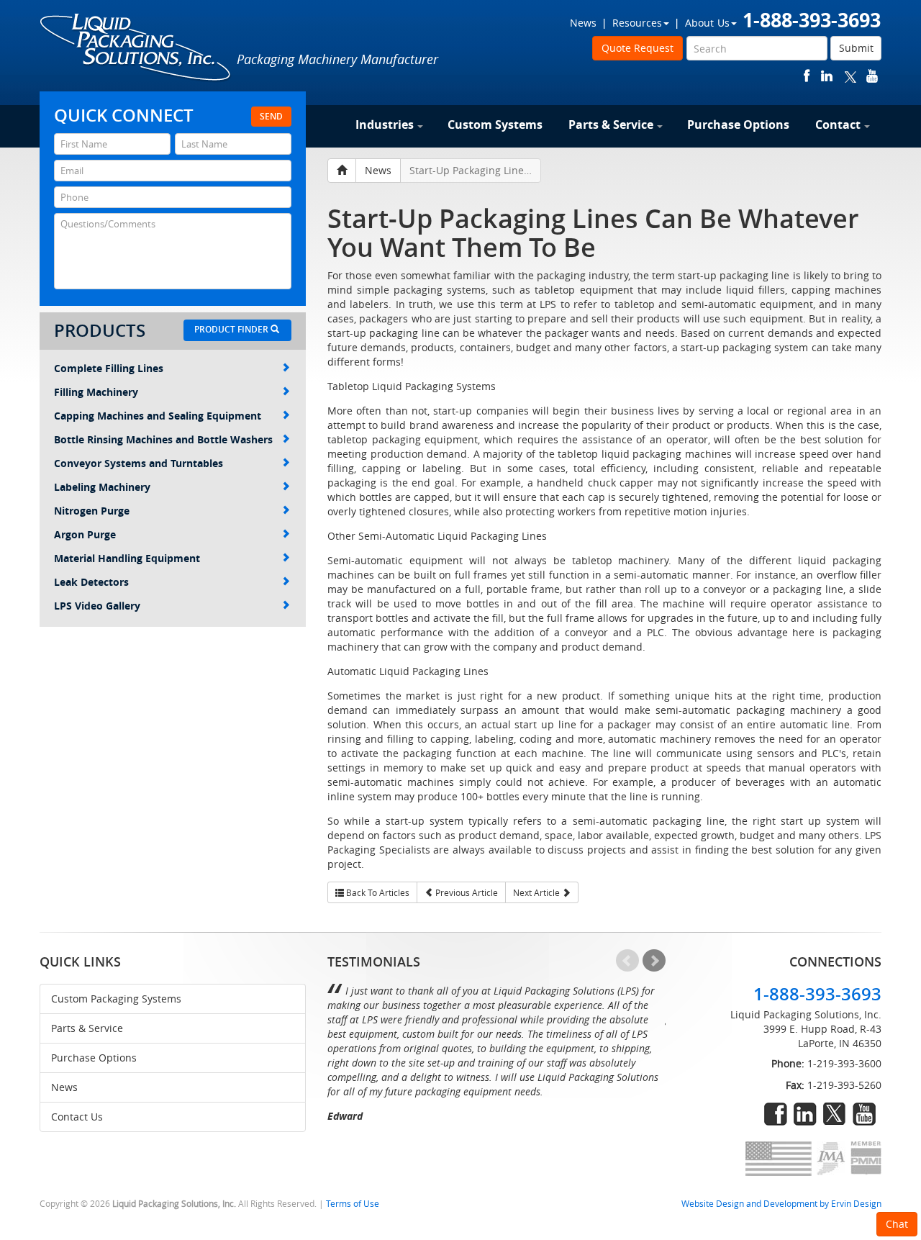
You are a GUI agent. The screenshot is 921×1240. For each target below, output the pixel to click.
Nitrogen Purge (92, 510)
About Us (707, 23)
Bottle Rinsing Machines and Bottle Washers (163, 439)
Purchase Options (738, 124)
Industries (384, 124)
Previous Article (465, 892)
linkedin (826, 76)
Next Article (537, 892)
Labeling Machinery (102, 487)
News (583, 23)
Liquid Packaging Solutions (136, 48)
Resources (637, 23)
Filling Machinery (96, 392)
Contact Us (77, 1116)
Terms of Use (352, 1203)
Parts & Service (610, 124)
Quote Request (637, 48)
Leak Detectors (91, 582)
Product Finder (232, 329)
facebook (807, 76)
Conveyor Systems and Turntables (138, 463)
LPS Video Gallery (97, 605)
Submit (856, 48)
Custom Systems (495, 124)
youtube (872, 76)
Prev (627, 960)
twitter (850, 76)
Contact (838, 124)
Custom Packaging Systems (116, 998)
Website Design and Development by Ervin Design (781, 1203)
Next (654, 960)
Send (271, 116)
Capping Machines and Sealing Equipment (157, 415)
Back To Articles (376, 892)
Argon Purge (85, 534)
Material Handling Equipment (127, 558)
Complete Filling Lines (108, 368)
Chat (897, 1224)
